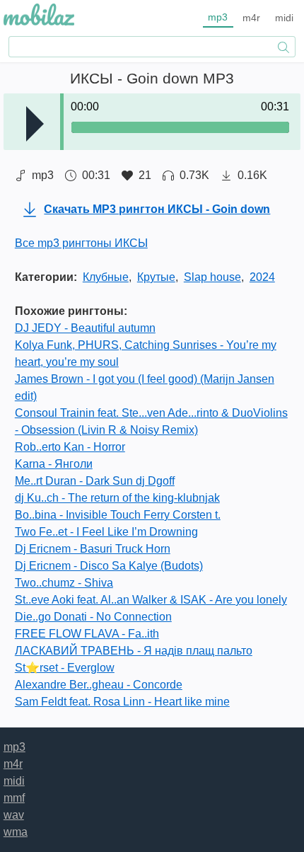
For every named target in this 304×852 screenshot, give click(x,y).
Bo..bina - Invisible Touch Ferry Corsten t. (118, 515)
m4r (251, 17)
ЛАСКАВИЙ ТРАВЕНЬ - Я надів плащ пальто (133, 651)
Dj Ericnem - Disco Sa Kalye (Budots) (109, 566)
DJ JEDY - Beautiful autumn (85, 328)
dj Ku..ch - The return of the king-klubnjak (117, 498)
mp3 (218, 17)
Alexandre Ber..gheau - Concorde (98, 685)
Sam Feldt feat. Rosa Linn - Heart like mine (122, 702)
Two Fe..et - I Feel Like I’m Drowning (106, 532)
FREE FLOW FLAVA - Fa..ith (87, 634)
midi (284, 17)
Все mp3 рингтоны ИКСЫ (81, 243)
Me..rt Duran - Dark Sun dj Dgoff (95, 481)
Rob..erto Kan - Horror (70, 447)
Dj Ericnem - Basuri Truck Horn (92, 549)
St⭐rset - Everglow (65, 668)
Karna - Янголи (54, 464)
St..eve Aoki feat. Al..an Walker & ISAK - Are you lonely (151, 600)
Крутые (156, 277)
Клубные (106, 277)
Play (35, 124)
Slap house (212, 277)
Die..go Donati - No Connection (93, 617)
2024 (262, 277)
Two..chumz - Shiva (64, 583)
